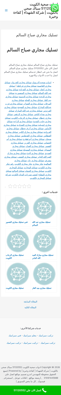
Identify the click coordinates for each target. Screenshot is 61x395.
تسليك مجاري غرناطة (27, 86)
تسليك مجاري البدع (35, 153)
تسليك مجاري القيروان (21, 82)
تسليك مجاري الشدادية (27, 125)
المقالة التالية (30, 307)
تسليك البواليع (18, 171)
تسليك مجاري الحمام (34, 171)
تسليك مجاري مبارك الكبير (31, 132)
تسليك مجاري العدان (34, 146)
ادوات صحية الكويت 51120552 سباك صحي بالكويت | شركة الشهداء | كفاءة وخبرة (35, 10)
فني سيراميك (14, 335)
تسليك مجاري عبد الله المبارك (28, 110)
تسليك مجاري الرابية (22, 121)
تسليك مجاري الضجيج (27, 107)
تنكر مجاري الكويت (23, 164)
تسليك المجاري (31, 167)
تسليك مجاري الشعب (27, 157)
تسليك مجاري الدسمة (28, 96)
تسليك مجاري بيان (35, 160)
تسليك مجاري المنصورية (26, 93)
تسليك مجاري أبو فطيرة (34, 139)
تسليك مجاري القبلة (34, 100)
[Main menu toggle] (6, 10)
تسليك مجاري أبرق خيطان (32, 128)
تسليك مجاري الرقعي (23, 114)
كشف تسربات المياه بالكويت (25, 174)
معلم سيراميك (29, 335)
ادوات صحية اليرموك (41, 82)
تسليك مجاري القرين (33, 142)
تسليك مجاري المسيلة (33, 150)
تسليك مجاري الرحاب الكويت (24, 118)
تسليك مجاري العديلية (29, 89)
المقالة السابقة (30, 302)
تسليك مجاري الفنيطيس (32, 135)
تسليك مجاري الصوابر (33, 103)
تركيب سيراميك (46, 335)
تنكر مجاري (38, 164)
